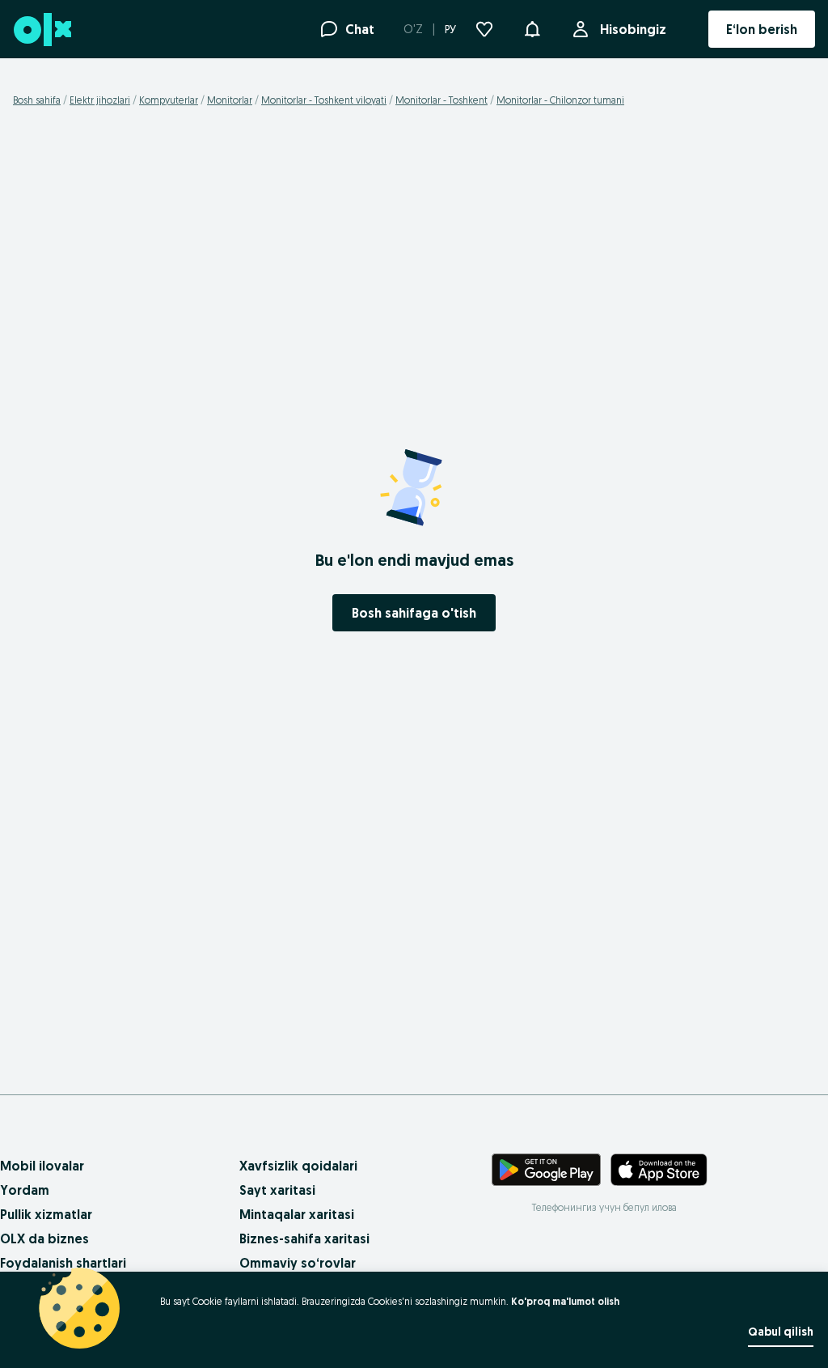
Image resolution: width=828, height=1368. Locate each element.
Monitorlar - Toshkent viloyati (324, 100)
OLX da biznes (44, 1238)
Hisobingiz (633, 29)
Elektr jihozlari (100, 100)
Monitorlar (229, 100)
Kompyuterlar (168, 100)
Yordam (24, 1190)
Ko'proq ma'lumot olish (565, 1301)
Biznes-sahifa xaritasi (304, 1238)
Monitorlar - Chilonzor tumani (560, 100)
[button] (532, 27)
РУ (450, 29)
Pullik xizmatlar (46, 1214)
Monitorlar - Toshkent (441, 100)
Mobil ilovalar (42, 1166)
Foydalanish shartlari (63, 1263)
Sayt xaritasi (277, 1190)
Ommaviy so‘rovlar (297, 1263)
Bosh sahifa (37, 100)
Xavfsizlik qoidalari (298, 1166)
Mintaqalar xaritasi (296, 1214)
